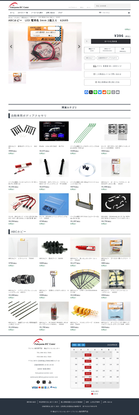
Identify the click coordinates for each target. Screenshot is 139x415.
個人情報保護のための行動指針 (72, 402)
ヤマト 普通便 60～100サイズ (109, 66)
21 (111, 371)
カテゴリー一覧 (23, 12)
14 (111, 364)
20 (104, 371)
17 (83, 371)
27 (83, 352)
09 (76, 364)
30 (104, 352)
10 (83, 364)
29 (97, 352)
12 (97, 364)
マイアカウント (73, 7)
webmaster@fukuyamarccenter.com (44, 377)
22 (118, 371)
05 (97, 358)
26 (76, 352)
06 (104, 358)
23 (76, 377)
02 (76, 358)
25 (90, 377)
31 (111, 352)
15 (118, 364)
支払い (82, 7)
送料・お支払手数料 (93, 402)
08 (118, 358)
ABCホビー (24, 17)
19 (97, 371)
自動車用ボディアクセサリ (107, 58)
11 (90, 364)
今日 (74, 345)
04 (90, 358)
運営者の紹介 (31, 402)
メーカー (17, 17)
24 (83, 377)
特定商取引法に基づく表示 (48, 402)
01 (118, 352)
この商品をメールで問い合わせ (108, 74)
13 (104, 364)
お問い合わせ (50, 12)
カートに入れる (111, 41)
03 (83, 358)
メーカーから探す (37, 12)
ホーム (12, 12)
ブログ (60, 12)
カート (89, 7)
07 (111, 358)
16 (76, 371)
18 (90, 371)
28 (90, 352)
